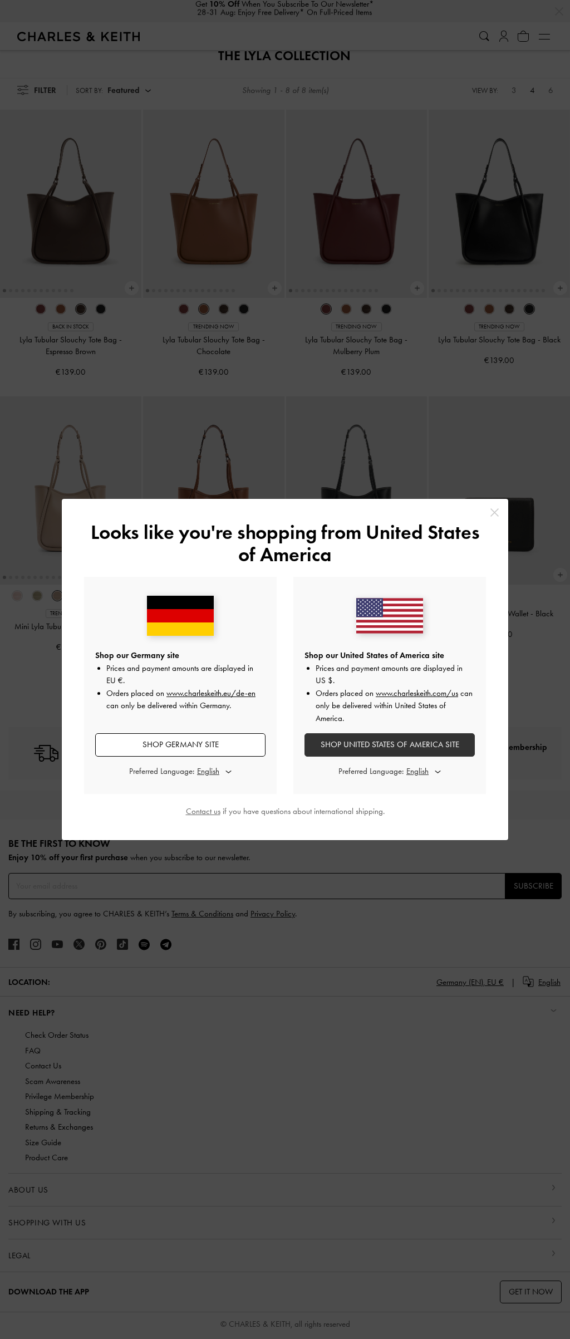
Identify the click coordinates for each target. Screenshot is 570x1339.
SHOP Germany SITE (180, 744)
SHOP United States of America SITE (390, 744)
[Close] (495, 512)
